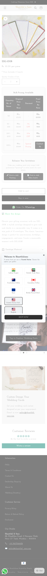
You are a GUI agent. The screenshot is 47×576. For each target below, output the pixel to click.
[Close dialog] (43, 255)
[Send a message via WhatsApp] (4, 571)
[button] (14, 271)
